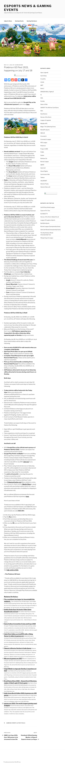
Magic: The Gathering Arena (48, 126)
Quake (42, 155)
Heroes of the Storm (45, 117)
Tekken (42, 177)
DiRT (41, 85)
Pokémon (43, 145)
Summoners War (45, 174)
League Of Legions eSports (47, 220)
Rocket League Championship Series (50, 226)
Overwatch (43, 136)
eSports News (8, 21)
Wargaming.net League (46, 238)
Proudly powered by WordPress (12, 762)
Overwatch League (45, 139)
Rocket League (44, 161)
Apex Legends (44, 72)
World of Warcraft (45, 187)
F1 (41, 95)
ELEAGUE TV (44, 213)
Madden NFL (43, 123)
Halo (41, 110)
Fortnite (42, 101)
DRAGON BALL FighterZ (47, 91)
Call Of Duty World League (47, 207)
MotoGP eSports (45, 129)
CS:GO (42, 82)
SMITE (42, 165)
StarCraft (43, 168)
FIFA (41, 98)
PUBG (42, 152)
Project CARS (44, 149)
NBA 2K (42, 133)
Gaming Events (19, 21)
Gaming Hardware (32, 21)
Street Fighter (44, 171)
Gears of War (44, 104)
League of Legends (45, 120)
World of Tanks (44, 184)
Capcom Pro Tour (45, 210)
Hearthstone (43, 114)
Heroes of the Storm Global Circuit (49, 217)
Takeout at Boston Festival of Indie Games (17, 648)
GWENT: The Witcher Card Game (49, 107)
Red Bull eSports (44, 223)
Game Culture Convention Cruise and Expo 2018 (20, 624)
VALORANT (43, 180)
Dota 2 (42, 88)
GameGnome (19, 64)
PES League (43, 142)
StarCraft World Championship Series (50, 229)
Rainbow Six (43, 158)
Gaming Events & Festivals (15, 723)
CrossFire (43, 79)
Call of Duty (43, 75)
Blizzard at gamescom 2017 (13, 658)
